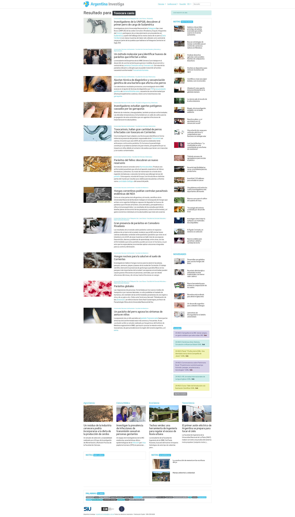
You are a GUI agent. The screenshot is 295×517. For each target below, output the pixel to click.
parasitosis (120, 300)
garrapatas (118, 96)
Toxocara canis (136, 65)
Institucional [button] (172, 4)
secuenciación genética (180, 497)
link (205, 335)
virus (144, 443)
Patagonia (152, 28)
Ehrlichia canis (134, 91)
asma (116, 330)
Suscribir (183, 4)
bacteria (126, 91)
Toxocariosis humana (140, 70)
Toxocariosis (156, 138)
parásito (117, 176)
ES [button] (188, 4)
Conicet (119, 33)
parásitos (127, 65)
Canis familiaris (104, 497)
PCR (152, 89)
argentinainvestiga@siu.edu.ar (104, 514)
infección (135, 443)
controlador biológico (126, 181)
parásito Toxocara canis (149, 318)
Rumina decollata (146, 167)
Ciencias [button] (161, 4)
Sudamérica (118, 36)
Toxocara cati (148, 65)
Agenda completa (180, 394)
